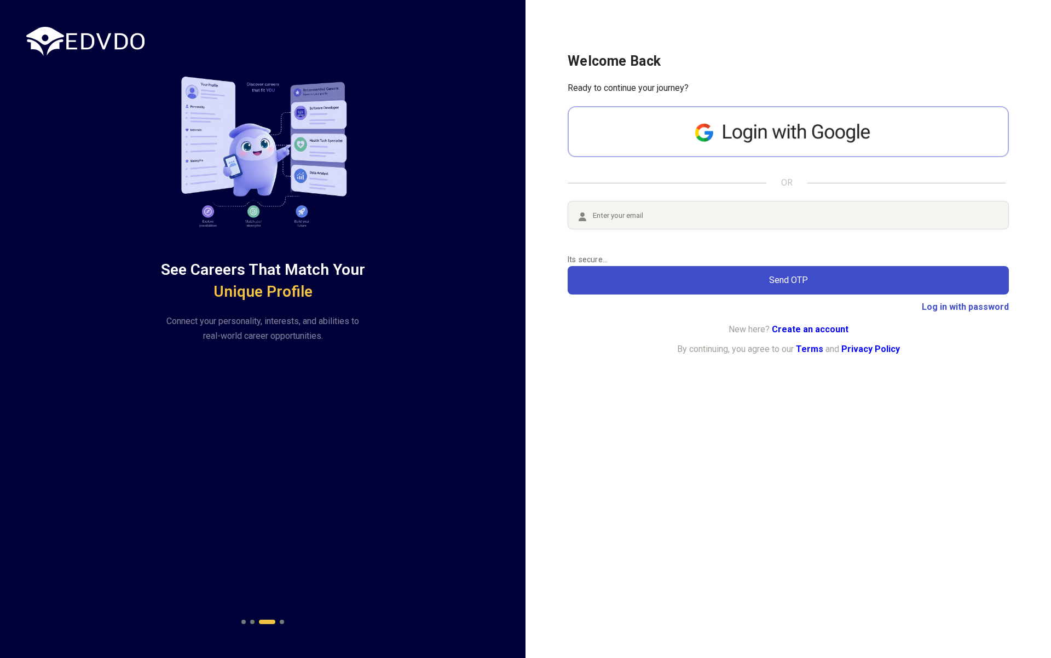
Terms (809, 349)
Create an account (810, 329)
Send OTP (788, 280)
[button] (243, 622)
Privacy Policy (870, 349)
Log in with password (965, 307)
